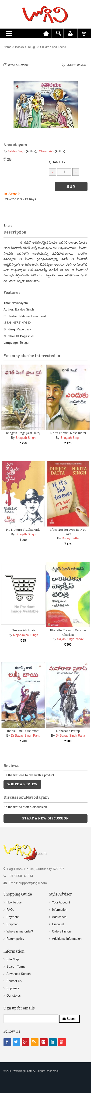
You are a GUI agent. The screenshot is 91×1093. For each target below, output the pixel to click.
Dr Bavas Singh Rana (25, 735)
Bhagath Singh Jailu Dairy (23, 433)
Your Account (61, 902)
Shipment (13, 924)
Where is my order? (20, 931)
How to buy (14, 902)
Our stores (14, 995)
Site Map (13, 959)
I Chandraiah (46, 151)
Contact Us (14, 981)
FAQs (10, 909)
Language (11, 342)
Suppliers (13, 988)
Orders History (62, 931)
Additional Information (66, 938)
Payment (13, 917)
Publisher (11, 316)
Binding (9, 329)
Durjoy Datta (70, 538)
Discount (58, 924)
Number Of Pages (16, 336)
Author (8, 309)
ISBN (7, 323)
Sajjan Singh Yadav (70, 639)
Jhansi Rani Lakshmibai (23, 731)
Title (7, 303)
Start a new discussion (45, 818)
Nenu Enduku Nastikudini (68, 433)
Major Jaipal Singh (25, 635)
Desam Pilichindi (23, 630)
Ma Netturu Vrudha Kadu (23, 529)
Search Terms (16, 966)
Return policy (15, 938)
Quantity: (57, 162)
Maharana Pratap (68, 731)
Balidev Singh (16, 151)
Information (59, 909)
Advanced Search (19, 974)
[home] (46, 14)
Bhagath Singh (25, 437)
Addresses (59, 917)
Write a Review (18, 65)
